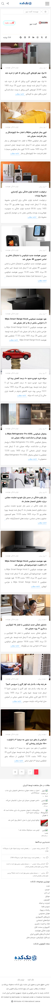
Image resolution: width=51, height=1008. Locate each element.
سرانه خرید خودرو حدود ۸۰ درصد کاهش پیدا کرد (26, 378)
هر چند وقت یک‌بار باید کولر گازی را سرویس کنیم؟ (26, 684)
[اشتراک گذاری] (8, 3)
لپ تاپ (47, 892)
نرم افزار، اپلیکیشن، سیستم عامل (38, 937)
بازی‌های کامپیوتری (43, 916)
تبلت (48, 886)
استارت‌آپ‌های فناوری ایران (40, 934)
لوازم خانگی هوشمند (11, 67)
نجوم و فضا (45, 906)
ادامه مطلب (19, 94)
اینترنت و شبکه (44, 903)
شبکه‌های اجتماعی (43, 920)
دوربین (47, 889)
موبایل (47, 896)
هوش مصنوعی (44, 913)
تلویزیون (47, 899)
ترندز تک (20, 979)
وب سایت (8, 23)
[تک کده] (25, 3)
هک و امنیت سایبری (42, 923)
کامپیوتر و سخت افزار (42, 927)
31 (22, 772)
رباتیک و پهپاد (45, 910)
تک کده (31, 979)
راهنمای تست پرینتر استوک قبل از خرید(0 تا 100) (25, 858)
